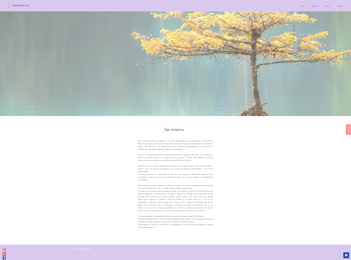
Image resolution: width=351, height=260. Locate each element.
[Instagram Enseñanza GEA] (4, 249)
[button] (348, 129)
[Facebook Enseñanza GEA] (4, 258)
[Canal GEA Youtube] (4, 254)
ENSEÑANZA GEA (20, 5)
